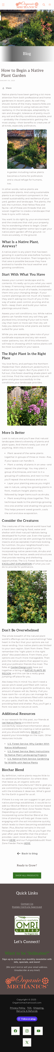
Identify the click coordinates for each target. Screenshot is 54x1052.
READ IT (35, 732)
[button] (3, 5)
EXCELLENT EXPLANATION (17, 564)
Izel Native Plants (11, 722)
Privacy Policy (18, 1008)
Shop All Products (27, 875)
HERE (12, 840)
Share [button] (9, 88)
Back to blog (29, 853)
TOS (29, 1008)
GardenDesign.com (21, 667)
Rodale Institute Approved (27, 907)
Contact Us (27, 904)
